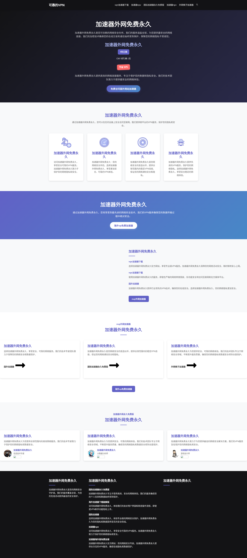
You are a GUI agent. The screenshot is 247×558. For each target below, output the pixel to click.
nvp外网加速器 (139, 299)
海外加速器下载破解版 (99, 502)
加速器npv (94, 526)
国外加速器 (9, 367)
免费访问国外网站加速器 (123, 89)
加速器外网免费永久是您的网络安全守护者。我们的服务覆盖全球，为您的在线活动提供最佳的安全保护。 (65, 493)
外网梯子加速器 (178, 367)
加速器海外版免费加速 (99, 539)
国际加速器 (94, 514)
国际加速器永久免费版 (97, 367)
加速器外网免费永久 (63, 480)
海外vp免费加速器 (123, 225)
